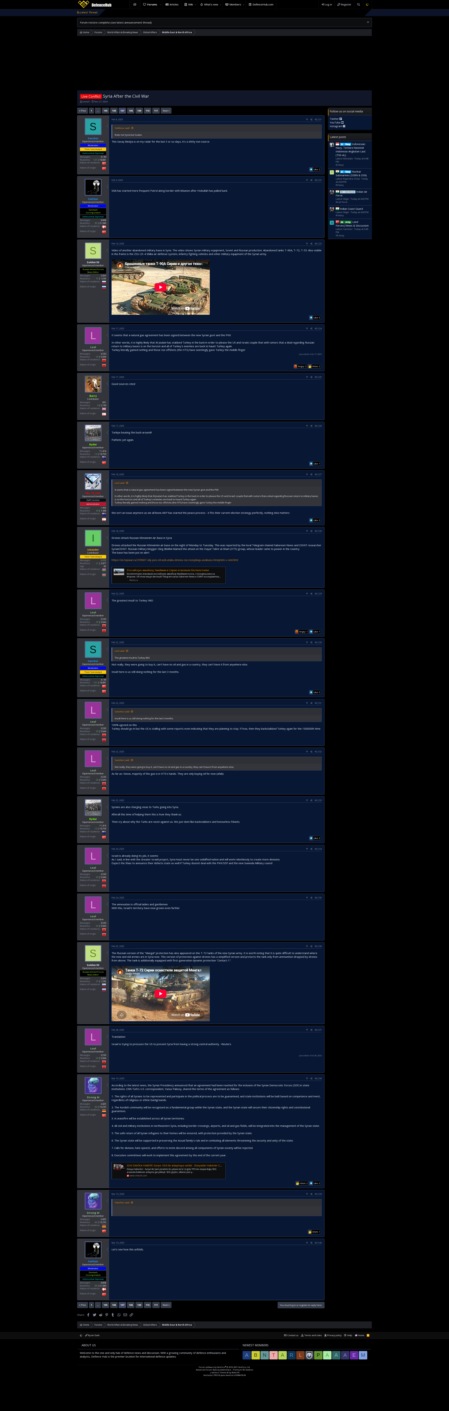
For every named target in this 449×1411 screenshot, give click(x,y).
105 (105, 110)
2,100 (103, 405)
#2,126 (318, 425)
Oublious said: (122, 128)
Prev (83, 110)
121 (95, 159)
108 (131, 110)
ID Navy (340, 164)
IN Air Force (341, 202)
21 (97, 563)
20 (97, 356)
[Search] (358, 4)
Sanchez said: (122, 711)
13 (96, 454)
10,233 (102, 1106)
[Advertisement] (224, 64)
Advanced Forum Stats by (224, 1369)
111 (156, 110)
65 (96, 223)
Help (349, 1335)
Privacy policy (334, 1335)
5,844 (103, 356)
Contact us (293, 1335)
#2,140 (318, 1242)
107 (122, 110)
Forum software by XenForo (224, 1367)
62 (96, 1106)
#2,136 (318, 946)
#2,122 (318, 180)
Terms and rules (313, 1335)
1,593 (103, 278)
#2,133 (318, 800)
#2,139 (318, 1194)
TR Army (340, 235)
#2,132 (318, 751)
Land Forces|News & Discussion (352, 223)
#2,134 (318, 848)
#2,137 (318, 1029)
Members (235, 4)
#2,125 (318, 377)
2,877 (103, 563)
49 (97, 510)
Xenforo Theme (225, 1372)
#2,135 (318, 897)
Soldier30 (93, 262)
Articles (174, 4)
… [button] (98, 110)
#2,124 (318, 328)
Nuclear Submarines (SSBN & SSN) (351, 173)
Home (135, 4)
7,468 (103, 510)
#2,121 (318, 119)
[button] (161, 4)
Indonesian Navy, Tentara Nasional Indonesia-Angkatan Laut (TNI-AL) (351, 149)
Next (165, 110)
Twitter (335, 118)
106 (114, 110)
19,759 (102, 454)
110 (147, 110)
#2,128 (318, 531)
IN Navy (340, 185)
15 (97, 278)
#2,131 (318, 703)
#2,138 (318, 1078)
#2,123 (318, 243)
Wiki (190, 4)
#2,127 (318, 474)
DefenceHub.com (263, 4)
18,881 (102, 159)
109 (139, 110)
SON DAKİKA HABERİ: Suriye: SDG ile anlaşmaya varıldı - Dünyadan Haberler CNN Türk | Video (183, 1165)
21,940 (102, 223)
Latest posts (338, 137)
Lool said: (120, 482)
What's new (211, 4)
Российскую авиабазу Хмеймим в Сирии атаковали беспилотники (168, 570)
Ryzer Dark (93, 1335)
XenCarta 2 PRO (210, 1375)
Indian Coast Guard (351, 208)
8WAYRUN (241, 1375)
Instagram (336, 126)
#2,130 (318, 642)
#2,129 (318, 593)
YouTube (335, 122)
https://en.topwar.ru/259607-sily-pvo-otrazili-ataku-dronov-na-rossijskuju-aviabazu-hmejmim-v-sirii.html (175, 560)
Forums (152, 4)
